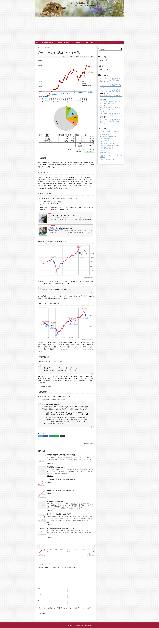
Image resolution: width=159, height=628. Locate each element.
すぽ (101, 87)
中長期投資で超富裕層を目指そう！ (110, 145)
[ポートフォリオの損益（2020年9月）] (42, 517)
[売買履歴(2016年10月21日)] (42, 470)
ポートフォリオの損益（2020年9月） (59, 514)
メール (40, 594)
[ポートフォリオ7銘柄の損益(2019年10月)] (42, 494)
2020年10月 (63, 399)
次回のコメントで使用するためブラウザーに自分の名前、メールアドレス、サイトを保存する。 (65, 608)
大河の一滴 (103, 150)
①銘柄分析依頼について (47, 42)
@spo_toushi (89, 443)
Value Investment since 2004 (108, 136)
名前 (39, 588)
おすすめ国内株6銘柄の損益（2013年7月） (61, 455)
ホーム (38, 42)
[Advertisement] (79, 28)
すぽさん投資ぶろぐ (79, 2)
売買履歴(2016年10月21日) (56, 467)
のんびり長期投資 (105, 138)
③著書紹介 (79, 42)
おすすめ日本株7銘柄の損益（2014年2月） (61, 479)
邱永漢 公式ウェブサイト (107, 159)
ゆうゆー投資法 (104, 141)
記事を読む (50, 463)
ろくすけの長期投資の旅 (107, 143)
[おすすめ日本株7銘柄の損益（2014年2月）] (42, 483)
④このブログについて (89, 42)
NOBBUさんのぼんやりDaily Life (109, 131)
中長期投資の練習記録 (106, 148)
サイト (40, 600)
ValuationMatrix (104, 134)
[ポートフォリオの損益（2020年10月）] (51, 436)
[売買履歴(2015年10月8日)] (42, 505)
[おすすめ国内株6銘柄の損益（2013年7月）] (42, 458)
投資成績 (86, 56)
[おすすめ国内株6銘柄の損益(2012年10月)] (42, 532)
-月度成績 (80, 56)
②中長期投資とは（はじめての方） (65, 42)
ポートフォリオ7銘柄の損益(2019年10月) (60, 490)
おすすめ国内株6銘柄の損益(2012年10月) (60, 528)
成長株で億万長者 (105, 153)
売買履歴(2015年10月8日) (55, 501)
